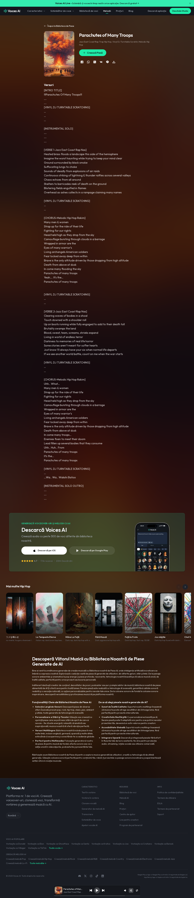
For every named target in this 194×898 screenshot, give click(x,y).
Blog (131, 10)
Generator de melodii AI (93, 808)
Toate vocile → (56, 848)
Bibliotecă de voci (88, 10)
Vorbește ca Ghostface (57, 843)
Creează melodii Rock (64, 859)
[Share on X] (95, 62)
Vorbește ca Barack (163, 843)
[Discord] (79, 876)
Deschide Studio (180, 11)
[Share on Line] (107, 62)
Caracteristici (34, 10)
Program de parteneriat (131, 825)
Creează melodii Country (112, 859)
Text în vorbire (88, 792)
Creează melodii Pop (16, 859)
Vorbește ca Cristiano (141, 843)
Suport (160, 814)
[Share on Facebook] (82, 62)
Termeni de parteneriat (168, 808)
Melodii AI (124, 798)
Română (12, 815)
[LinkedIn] (102, 876)
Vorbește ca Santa (80, 843)
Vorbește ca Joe (121, 843)
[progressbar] (97, 895)
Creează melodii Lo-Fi (16, 863)
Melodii (107, 10)
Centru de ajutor (127, 814)
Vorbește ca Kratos (101, 843)
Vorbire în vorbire (90, 798)
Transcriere (87, 814)
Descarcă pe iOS (46, 550)
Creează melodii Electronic (139, 859)
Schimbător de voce (60, 10)
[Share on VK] (101, 62)
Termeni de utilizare (166, 798)
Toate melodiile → (38, 863)
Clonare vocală (89, 803)
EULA (159, 803)
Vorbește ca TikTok (37, 848)
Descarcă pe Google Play (94, 550)
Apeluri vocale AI (89, 825)
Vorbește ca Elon (36, 843)
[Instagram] (91, 876)
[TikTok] (96, 876)
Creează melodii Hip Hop (40, 859)
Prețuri (119, 10)
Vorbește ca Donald (15, 843)
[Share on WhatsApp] (88, 62)
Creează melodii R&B (87, 859)
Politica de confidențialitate (170, 792)
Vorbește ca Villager (16, 848)
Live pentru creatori (129, 819)
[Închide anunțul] (190, 3)
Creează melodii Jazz (164, 859)
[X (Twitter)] (85, 876)
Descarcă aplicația (157, 11)
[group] (97, 895)
